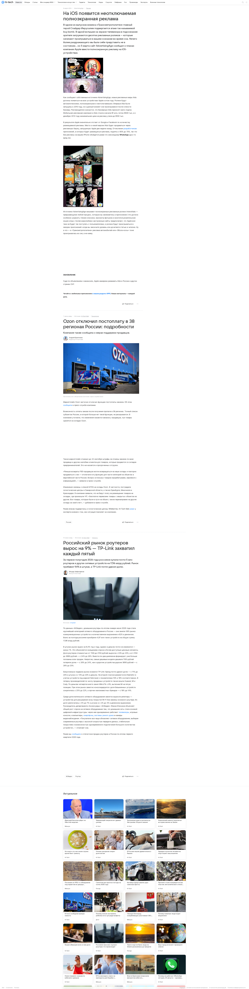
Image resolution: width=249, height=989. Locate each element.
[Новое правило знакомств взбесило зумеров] (77, 969)
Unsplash (73, 622)
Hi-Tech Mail (85, 316)
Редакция (182, 987)
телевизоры (124, 712)
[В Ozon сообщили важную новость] (77, 907)
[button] (83, 75)
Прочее (88, 8)
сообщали (76, 734)
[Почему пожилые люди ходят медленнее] (171, 907)
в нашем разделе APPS (101, 294)
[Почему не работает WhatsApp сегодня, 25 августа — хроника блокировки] (171, 969)
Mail (3, 987)
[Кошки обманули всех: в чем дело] (77, 938)
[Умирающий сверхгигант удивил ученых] (109, 813)
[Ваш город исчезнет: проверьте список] (171, 938)
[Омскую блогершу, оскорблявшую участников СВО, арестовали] (140, 907)
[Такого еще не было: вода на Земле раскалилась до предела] (140, 938)
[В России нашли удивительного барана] (140, 844)
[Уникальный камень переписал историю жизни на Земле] (171, 813)
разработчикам (130, 129)
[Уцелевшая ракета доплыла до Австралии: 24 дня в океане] (140, 813)
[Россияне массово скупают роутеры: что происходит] (109, 938)
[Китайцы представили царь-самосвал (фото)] (140, 876)
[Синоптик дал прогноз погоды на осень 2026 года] (109, 876)
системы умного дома (104, 715)
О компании (9, 987)
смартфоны (88, 715)
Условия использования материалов (197, 987)
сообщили (67, 405)
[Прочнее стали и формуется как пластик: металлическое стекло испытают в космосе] (171, 876)
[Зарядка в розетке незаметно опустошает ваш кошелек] (171, 844)
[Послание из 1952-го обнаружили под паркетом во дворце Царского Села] (77, 876)
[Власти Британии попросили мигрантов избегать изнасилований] (140, 969)
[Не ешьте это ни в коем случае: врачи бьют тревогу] (77, 844)
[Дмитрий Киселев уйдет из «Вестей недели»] (77, 813)
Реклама (16, 987)
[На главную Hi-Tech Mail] (8, 2)
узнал (132, 509)
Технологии (95, 316)
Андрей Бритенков (75, 337)
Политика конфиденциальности (236, 987)
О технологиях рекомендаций (217, 987)
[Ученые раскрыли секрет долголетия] (109, 844)
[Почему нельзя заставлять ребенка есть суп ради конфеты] (109, 907)
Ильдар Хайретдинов (76, 571)
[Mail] (3, 2)
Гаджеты (95, 538)
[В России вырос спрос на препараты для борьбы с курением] (109, 969)
